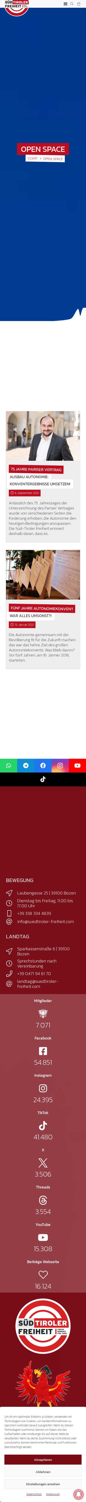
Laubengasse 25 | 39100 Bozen (46, 893)
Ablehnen (43, 1471)
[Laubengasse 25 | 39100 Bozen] (11, 893)
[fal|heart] (43, 1274)
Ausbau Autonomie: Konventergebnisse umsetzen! (40, 480)
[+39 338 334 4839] (11, 913)
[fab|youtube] (43, 1237)
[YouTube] (77, 766)
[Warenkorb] (78, 4)
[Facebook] (43, 766)
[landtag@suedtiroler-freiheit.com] (11, 984)
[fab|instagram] (43, 1088)
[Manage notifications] (78, 1494)
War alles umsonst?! (31, 616)
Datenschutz (34, 1494)
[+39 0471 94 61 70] (11, 974)
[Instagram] (60, 766)
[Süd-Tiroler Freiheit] (43, 1326)
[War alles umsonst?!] (43, 575)
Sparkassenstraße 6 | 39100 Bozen (43, 951)
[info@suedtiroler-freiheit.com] (11, 922)
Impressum (53, 1494)
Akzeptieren (43, 1459)
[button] (66, 4)
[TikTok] (43, 779)
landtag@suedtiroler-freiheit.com (37, 984)
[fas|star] (42, 1013)
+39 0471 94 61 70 (34, 973)
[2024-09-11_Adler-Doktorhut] (43, 1388)
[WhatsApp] (8, 766)
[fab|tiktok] (43, 1125)
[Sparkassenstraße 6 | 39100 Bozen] (11, 951)
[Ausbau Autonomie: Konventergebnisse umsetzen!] (43, 436)
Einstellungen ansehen (43, 1484)
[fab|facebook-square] (43, 1051)
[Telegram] (25, 766)
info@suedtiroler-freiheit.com (45, 921)
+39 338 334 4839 (34, 913)
